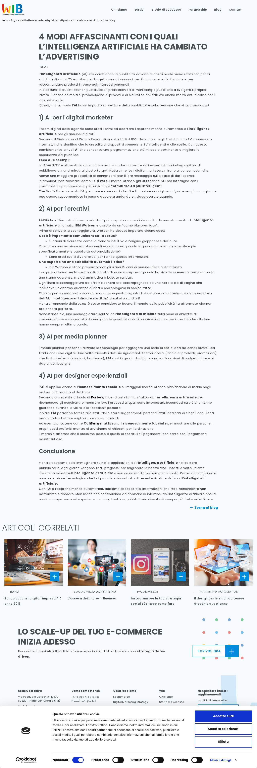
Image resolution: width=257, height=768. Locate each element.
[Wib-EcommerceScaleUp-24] (13, 9)
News (44, 67)
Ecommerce (121, 697)
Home (5, 20)
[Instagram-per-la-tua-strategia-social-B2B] (160, 562)
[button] (251, 9)
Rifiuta (223, 742)
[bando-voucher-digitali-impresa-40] (33, 562)
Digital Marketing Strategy (130, 702)
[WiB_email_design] (223, 562)
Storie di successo (166, 10)
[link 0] (26, 760)
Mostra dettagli (221, 760)
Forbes (97, 397)
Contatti (235, 10)
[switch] (118, 760)
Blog (217, 10)
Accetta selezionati (223, 729)
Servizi (140, 10)
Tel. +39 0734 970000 (85, 697)
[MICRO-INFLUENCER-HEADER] (97, 562)
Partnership (198, 10)
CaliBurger (93, 423)
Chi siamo (119, 10)
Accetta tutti (223, 716)
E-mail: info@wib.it (83, 701)
